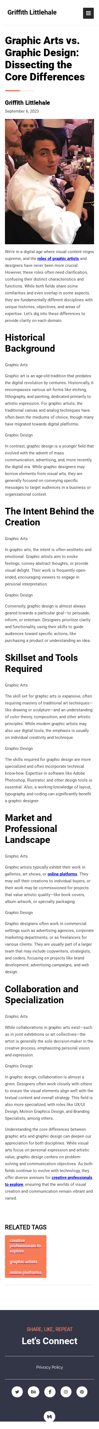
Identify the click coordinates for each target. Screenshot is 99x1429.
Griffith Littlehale (32, 12)
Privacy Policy (49, 1367)
